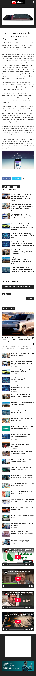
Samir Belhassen (7, 42)
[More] (23, 178)
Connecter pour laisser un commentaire (18, 286)
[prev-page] (3, 276)
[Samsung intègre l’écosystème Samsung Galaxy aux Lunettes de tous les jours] (6, 502)
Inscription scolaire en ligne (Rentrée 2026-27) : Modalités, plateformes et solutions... (21, 363)
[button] (3, 2)
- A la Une (9, 6)
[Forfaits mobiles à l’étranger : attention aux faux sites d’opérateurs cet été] (6, 428)
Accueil (3, 6)
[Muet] (29, 564)
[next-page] (5, 276)
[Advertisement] (18, 646)
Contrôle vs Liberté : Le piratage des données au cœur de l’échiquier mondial (22, 235)
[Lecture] (4, 564)
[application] (18, 557)
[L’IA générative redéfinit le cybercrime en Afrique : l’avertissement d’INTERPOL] (6, 477)
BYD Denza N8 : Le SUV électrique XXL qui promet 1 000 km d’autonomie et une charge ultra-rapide (18, 340)
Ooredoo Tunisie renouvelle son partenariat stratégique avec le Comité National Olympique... (22, 533)
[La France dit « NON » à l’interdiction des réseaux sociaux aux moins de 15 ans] (6, 420)
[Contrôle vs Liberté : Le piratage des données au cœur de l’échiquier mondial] (6, 236)
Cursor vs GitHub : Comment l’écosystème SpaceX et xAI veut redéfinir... (20, 387)
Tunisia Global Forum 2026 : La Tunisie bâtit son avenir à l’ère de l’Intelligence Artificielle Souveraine (22, 269)
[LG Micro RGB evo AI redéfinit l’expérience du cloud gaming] (6, 518)
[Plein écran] (32, 564)
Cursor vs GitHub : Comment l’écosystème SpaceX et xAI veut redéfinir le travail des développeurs (22, 243)
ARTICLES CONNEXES (11, 187)
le (26, 133)
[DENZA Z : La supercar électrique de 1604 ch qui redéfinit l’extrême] (6, 510)
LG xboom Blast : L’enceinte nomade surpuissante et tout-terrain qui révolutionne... (21, 444)
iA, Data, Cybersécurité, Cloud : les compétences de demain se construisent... (20, 436)
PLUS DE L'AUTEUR (9, 190)
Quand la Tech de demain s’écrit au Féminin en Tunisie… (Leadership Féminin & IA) (22, 251)
